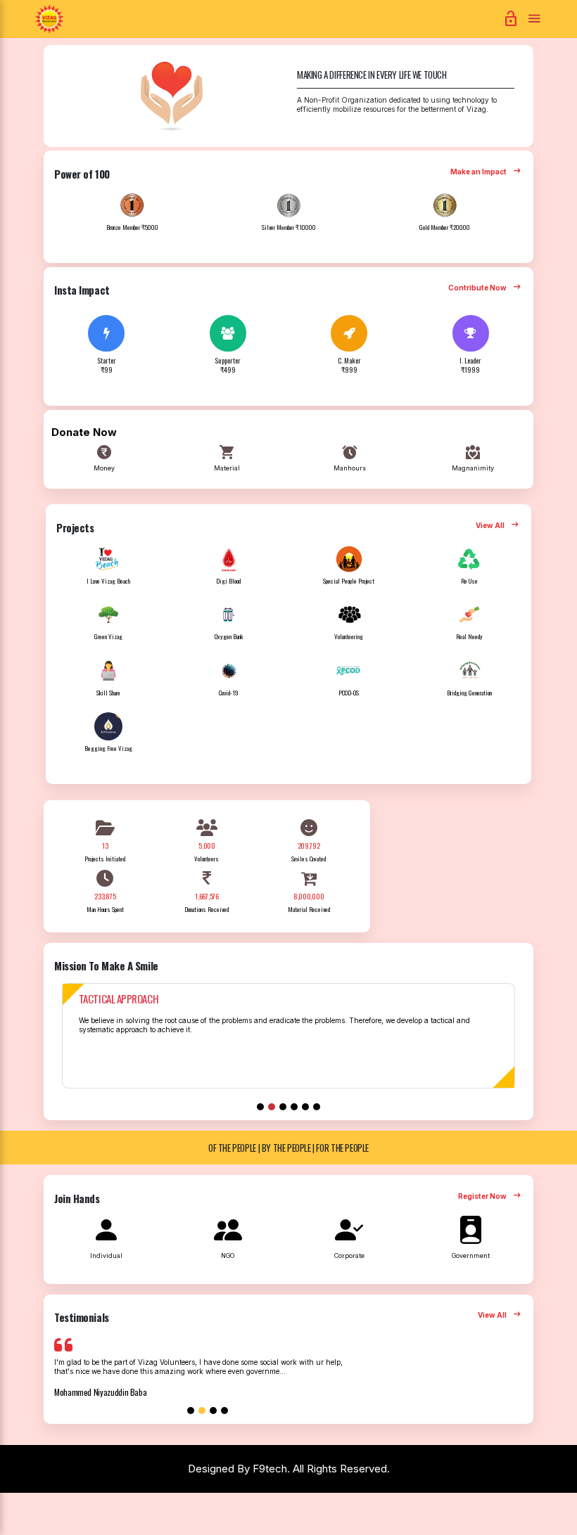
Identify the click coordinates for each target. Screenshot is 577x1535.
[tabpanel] (288, 1044)
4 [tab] (294, 1106)
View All (498, 526)
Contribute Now (485, 288)
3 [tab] (282, 1106)
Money (104, 458)
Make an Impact (486, 172)
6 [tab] (316, 1106)
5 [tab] (305, 1106)
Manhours (350, 458)
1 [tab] (260, 1106)
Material (227, 458)
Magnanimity (473, 458)
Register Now (490, 1196)
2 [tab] (271, 1106)
